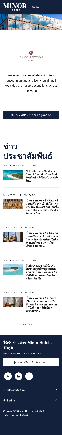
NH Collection (28, 166)
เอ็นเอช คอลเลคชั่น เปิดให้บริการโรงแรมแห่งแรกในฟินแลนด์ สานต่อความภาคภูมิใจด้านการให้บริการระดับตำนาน (41, 304)
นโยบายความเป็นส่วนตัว (17, 415)
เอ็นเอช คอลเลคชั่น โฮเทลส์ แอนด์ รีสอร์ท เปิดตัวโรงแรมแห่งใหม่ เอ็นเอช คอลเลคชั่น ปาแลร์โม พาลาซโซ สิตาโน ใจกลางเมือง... (42, 207)
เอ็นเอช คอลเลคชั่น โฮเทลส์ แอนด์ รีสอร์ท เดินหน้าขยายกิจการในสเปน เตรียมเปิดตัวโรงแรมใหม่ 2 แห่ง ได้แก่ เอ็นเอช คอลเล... (42, 239)
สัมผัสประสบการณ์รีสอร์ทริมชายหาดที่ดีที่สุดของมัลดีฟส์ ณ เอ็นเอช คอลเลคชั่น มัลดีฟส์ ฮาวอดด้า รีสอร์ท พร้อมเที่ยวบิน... (41, 272)
